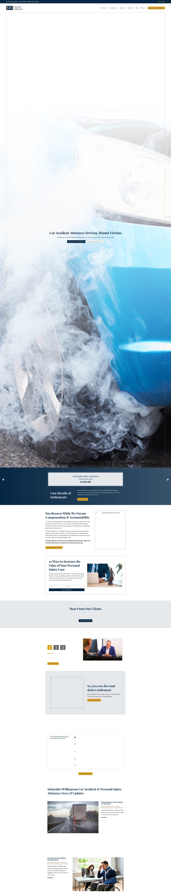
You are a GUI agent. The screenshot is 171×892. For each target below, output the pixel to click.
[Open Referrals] (145, 8)
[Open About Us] (106, 8)
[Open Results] (124, 8)
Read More (104, 817)
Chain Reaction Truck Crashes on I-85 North (112, 803)
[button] (3, 479)
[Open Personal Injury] (117, 8)
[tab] (49, 647)
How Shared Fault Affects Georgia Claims (56, 859)
